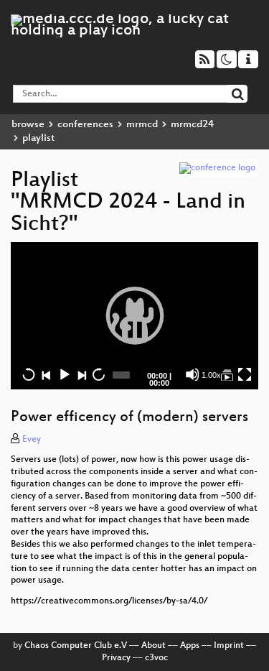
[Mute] (192, 374)
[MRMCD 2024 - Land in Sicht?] (226, 374)
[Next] (81, 374)
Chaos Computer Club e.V (75, 646)
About (153, 646)
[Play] (135, 315)
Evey (31, 440)
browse (27, 125)
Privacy (116, 658)
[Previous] (45, 374)
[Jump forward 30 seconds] (98, 374)
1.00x (211, 375)
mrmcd (142, 125)
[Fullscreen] (244, 374)
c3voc (156, 658)
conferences (85, 125)
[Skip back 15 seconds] (28, 374)
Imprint (229, 646)
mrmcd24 (192, 125)
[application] (134, 315)
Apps (189, 646)
